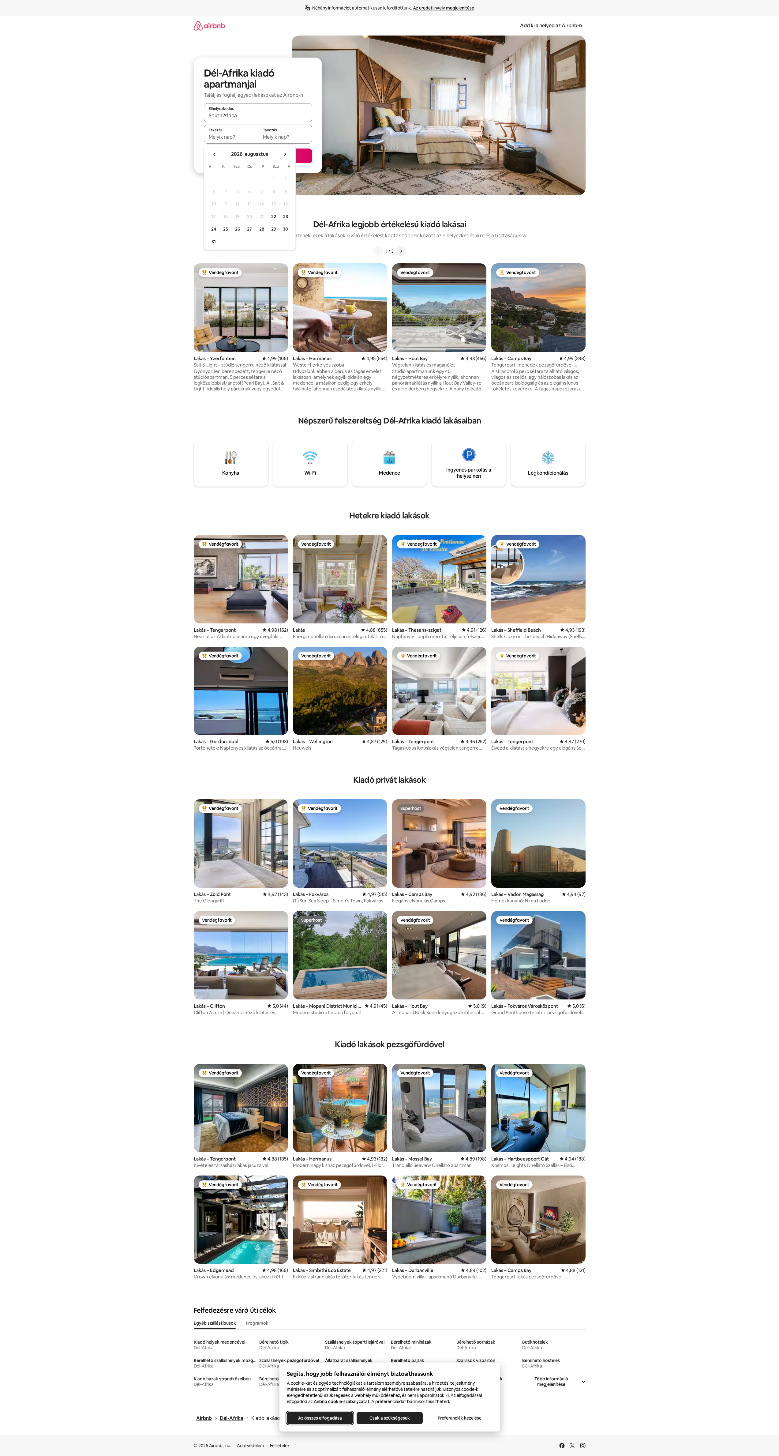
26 (237, 229)
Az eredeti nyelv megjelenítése (443, 8)
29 (273, 229)
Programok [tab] (257, 1323)
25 (225, 229)
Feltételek (280, 1445)
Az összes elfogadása (320, 1418)
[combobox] (258, 115)
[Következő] (401, 251)
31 (214, 241)
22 (273, 216)
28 (261, 229)
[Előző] (378, 251)
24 (213, 229)
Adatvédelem (250, 1445)
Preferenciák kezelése (459, 1418)
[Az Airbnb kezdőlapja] (209, 25)
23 (285, 216)
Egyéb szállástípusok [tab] (215, 1323)
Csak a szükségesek (389, 1418)
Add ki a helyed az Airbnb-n (551, 25)
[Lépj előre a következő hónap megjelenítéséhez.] (285, 154)
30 (285, 229)
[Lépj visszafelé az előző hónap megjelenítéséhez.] (214, 154)
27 (249, 229)
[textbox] (231, 137)
